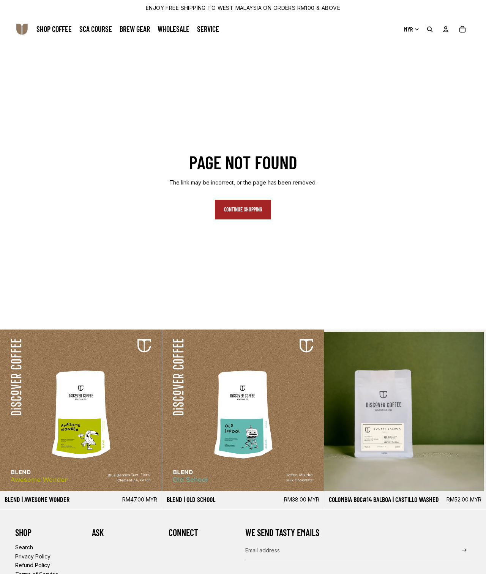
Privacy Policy (32, 556)
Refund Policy (32, 565)
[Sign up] (464, 550)
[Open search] (429, 29)
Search (24, 547)
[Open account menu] (445, 29)
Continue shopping (243, 209)
